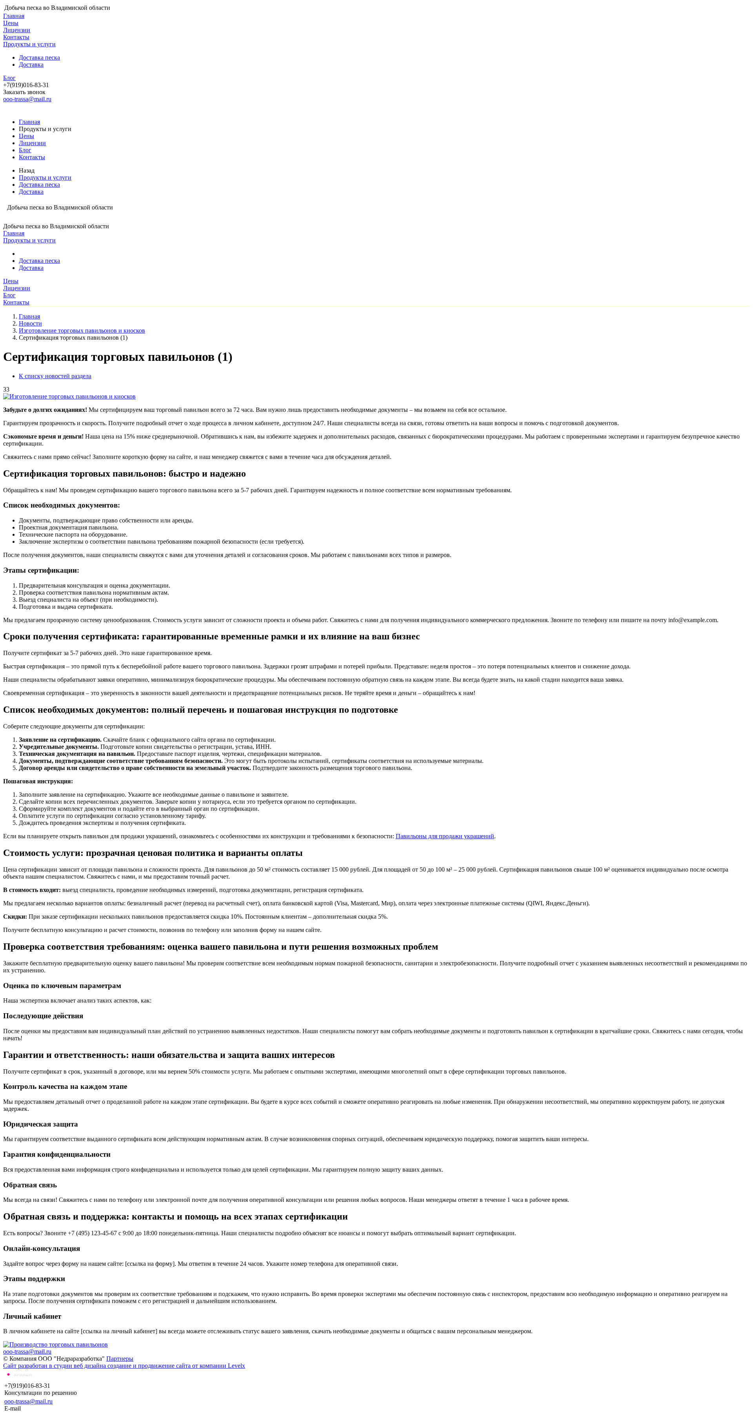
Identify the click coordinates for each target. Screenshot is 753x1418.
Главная (13, 16)
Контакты (16, 37)
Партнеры (119, 1358)
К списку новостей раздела (55, 376)
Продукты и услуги (29, 44)
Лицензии (16, 30)
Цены (10, 23)
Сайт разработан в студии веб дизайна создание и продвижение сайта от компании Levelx (124, 1365)
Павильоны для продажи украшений (445, 836)
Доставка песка (39, 57)
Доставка (31, 64)
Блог (9, 78)
